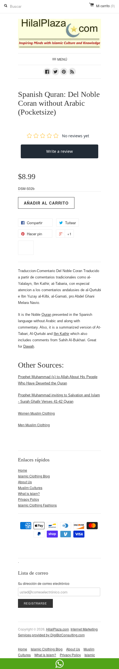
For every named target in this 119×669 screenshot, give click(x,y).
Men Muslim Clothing (34, 424)
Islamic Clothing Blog (34, 476)
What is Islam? (29, 493)
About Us (25, 481)
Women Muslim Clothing (36, 413)
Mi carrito (105, 5)
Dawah (28, 346)
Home (22, 470)
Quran (46, 314)
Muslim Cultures (30, 487)
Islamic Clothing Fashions (37, 505)
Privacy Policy (28, 499)
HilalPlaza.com (57, 629)
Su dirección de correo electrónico (43, 583)
